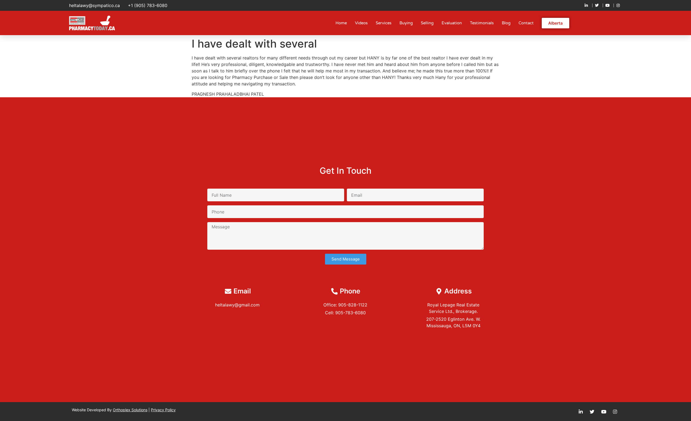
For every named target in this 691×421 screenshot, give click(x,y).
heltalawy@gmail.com (237, 305)
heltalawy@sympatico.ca (94, 5)
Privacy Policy (163, 409)
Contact (526, 23)
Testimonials (482, 23)
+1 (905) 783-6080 (147, 5)
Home (341, 23)
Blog (506, 23)
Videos (361, 23)
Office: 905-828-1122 (345, 305)
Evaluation (452, 23)
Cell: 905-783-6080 (345, 312)
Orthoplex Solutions (130, 409)
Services (383, 23)
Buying (406, 23)
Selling (427, 23)
